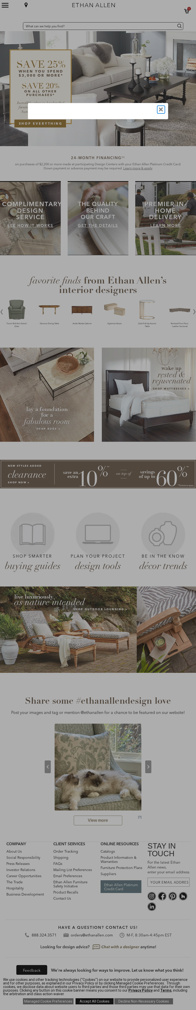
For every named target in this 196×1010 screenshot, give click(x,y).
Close (161, 109)
